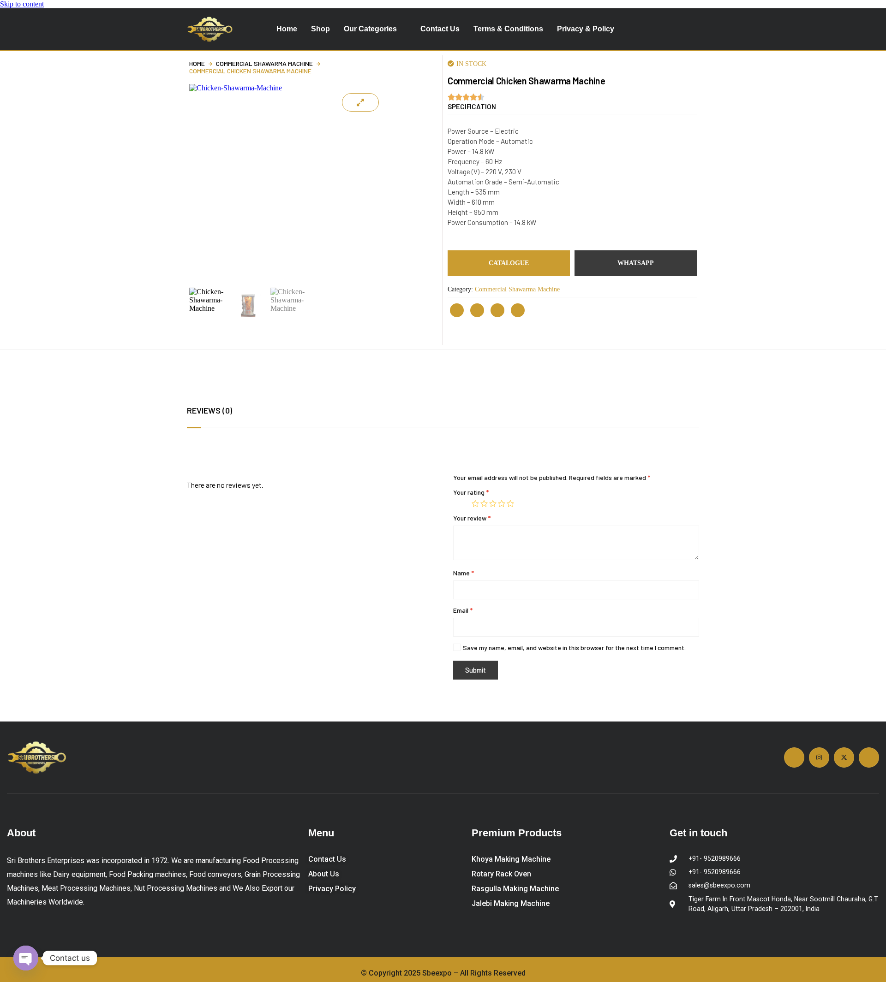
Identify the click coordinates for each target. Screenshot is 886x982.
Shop (320, 29)
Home (286, 29)
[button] (472, 107)
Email (463, 610)
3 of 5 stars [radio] (493, 503)
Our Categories (370, 29)
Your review (472, 518)
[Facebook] (477, 310)
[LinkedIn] (518, 310)
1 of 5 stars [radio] (475, 503)
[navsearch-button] (688, 29)
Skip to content (22, 4)
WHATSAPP (635, 263)
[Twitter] (497, 310)
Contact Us (440, 29)
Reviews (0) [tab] (209, 410)
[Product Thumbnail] (360, 102)
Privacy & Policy (585, 29)
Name (463, 573)
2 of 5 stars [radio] (484, 503)
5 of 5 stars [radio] (510, 503)
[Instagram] (457, 310)
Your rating (471, 492)
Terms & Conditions (508, 29)
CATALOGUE (509, 263)
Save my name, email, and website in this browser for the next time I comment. (574, 647)
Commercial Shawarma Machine (264, 63)
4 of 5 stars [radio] (501, 503)
